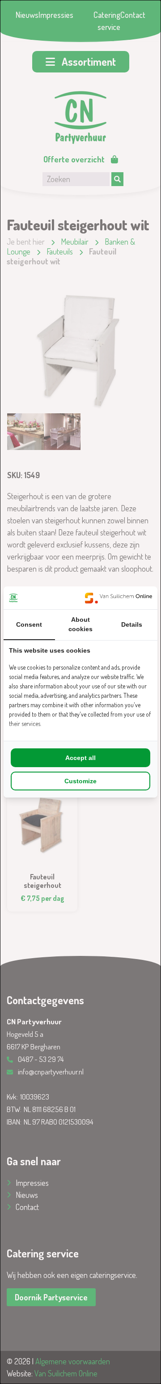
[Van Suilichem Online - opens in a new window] (118, 598)
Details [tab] (131, 624)
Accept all (80, 757)
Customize (80, 781)
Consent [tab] (29, 624)
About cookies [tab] (80, 624)
